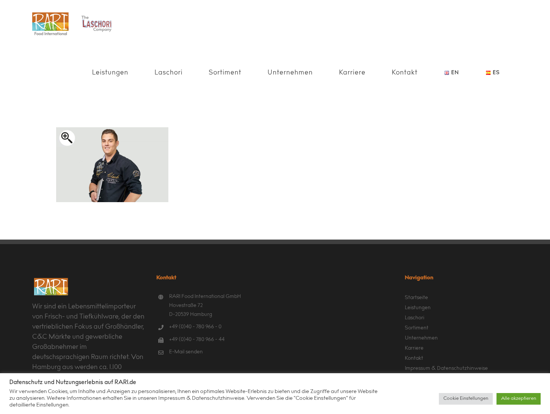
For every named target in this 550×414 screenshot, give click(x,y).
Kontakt (414, 358)
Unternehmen (421, 338)
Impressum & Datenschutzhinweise (446, 368)
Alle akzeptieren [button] (518, 398)
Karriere (414, 348)
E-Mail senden (186, 352)
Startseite (416, 298)
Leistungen (418, 308)
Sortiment (416, 328)
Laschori (414, 318)
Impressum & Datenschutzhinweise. (201, 398)
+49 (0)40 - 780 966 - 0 (195, 327)
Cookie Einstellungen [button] (465, 398)
